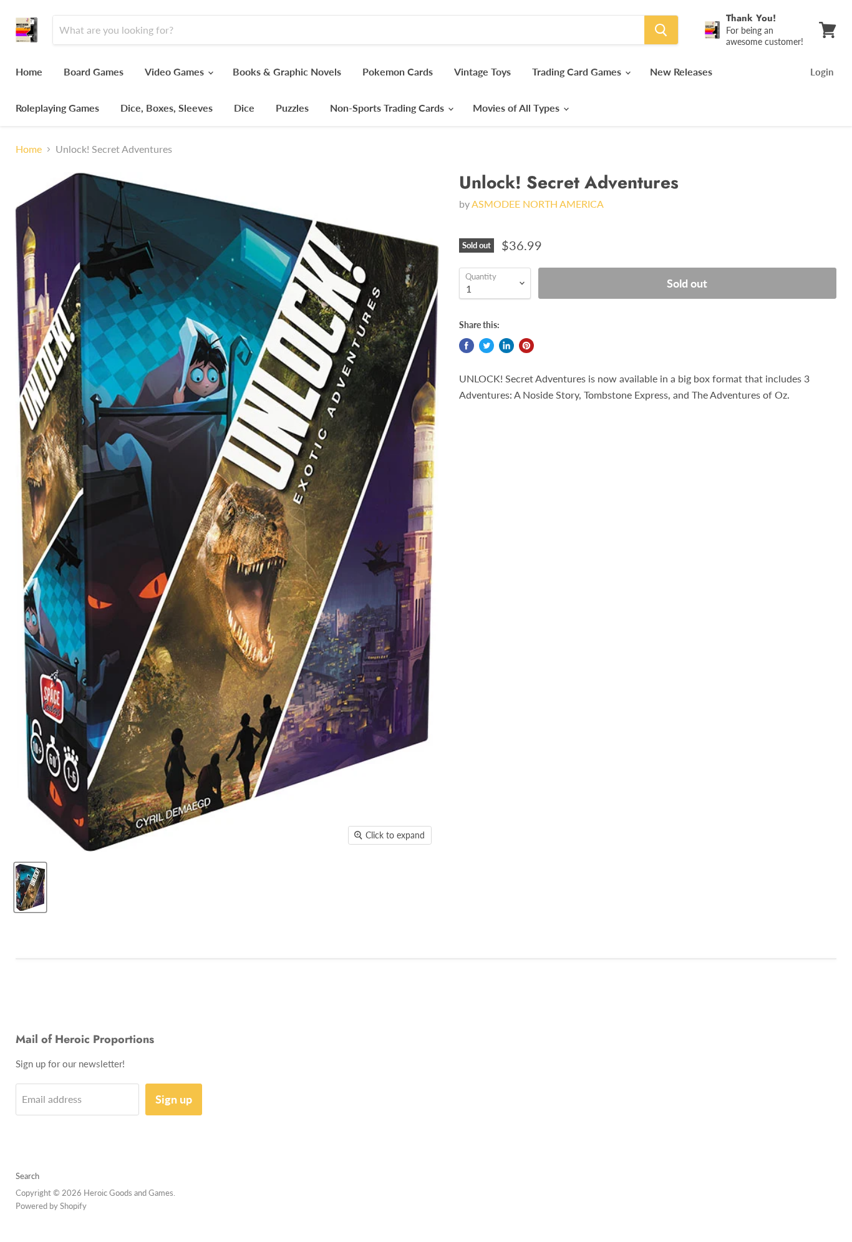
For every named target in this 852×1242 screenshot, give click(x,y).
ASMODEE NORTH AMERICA (538, 204)
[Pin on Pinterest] (526, 345)
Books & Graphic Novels (287, 71)
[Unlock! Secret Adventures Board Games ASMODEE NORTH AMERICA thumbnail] (30, 887)
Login (821, 71)
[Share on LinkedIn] (506, 345)
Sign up (173, 1099)
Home (29, 71)
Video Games (175, 71)
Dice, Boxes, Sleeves (166, 108)
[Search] (661, 30)
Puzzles (292, 108)
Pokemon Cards (397, 71)
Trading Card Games (578, 71)
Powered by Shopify (51, 1206)
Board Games (93, 71)
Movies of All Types (517, 108)
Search (27, 1176)
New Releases (681, 71)
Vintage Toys (482, 71)
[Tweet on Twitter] (486, 345)
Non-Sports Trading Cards (388, 108)
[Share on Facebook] (466, 345)
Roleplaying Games (57, 108)
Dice (244, 108)
